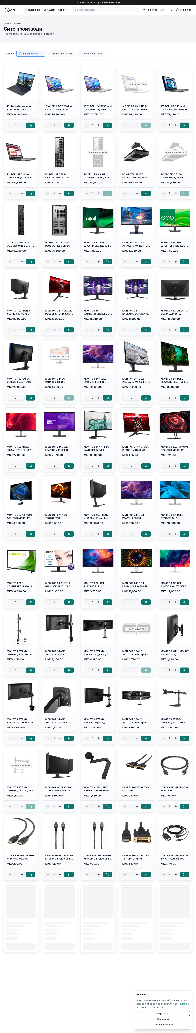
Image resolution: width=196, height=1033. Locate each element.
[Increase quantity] (21, 125)
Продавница (33, 9)
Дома (6, 23)
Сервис (62, 9)
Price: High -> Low (93, 53)
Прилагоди (163, 1019)
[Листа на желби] (171, 10)
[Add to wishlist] (34, 70)
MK (162, 9)
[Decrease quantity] (10, 125)
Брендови (49, 9)
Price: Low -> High (62, 53)
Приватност (158, 1007)
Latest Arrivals (31, 53)
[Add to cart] (30, 125)
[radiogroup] (60, 54)
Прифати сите (163, 1013)
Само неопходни (163, 1024)
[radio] (20, 53)
